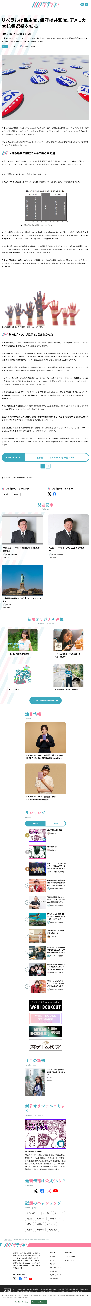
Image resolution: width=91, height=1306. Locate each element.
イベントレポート (55, 1267)
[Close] (87, 1295)
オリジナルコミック (71, 1260)
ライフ (5, 47)
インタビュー (54, 1260)
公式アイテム (54, 1278)
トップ (5, 1239)
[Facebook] (42, 1191)
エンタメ (52, 1256)
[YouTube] (55, 1191)
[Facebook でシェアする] (54, 494)
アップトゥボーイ (55, 1275)
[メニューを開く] (86, 4)
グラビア (52, 1264)
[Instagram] (49, 1191)
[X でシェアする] (49, 494)
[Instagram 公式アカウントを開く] (25, 1278)
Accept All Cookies (39, 1302)
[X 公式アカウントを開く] (14, 1278)
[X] (35, 1191)
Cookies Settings (21, 1302)
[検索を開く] (82, 4)
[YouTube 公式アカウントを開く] (30, 1278)
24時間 (35, 823)
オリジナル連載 (70, 1256)
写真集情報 (53, 1271)
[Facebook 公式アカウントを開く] (20, 1278)
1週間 (55, 823)
